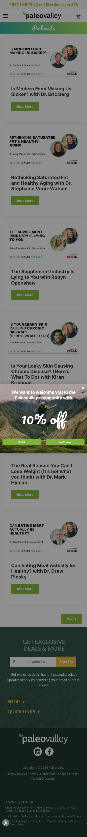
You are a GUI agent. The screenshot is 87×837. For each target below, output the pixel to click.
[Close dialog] (83, 388)
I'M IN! (22, 442)
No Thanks (65, 442)
